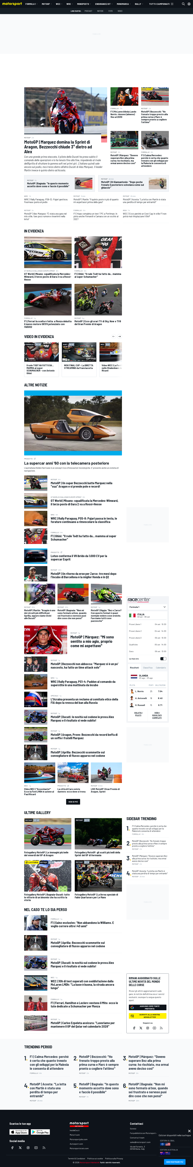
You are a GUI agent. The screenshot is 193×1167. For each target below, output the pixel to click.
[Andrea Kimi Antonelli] (132, 698)
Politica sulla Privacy (114, 1158)
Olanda (143, 675)
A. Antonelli (141, 698)
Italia (140, 614)
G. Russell (140, 705)
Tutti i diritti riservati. (110, 1162)
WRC (69, 4)
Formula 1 (30, 4)
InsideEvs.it (75, 1130)
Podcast (88, 11)
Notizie (100, 11)
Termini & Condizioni (76, 1158)
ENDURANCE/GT (103, 4)
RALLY (138, 4)
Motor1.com (75, 1135)
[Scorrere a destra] (119, 336)
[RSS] (161, 1028)
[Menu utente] (189, 4)
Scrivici (133, 1128)
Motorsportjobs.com (78, 1139)
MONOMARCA (123, 4)
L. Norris (139, 691)
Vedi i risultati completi (157, 715)
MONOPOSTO (83, 4)
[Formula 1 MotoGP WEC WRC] (148, 607)
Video (120, 11)
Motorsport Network (89, 1162)
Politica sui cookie (95, 1158)
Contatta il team (137, 1137)
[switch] (162, 658)
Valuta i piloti (138, 713)
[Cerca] (183, 4)
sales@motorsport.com (140, 1142)
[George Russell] (132, 705)
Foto (111, 11)
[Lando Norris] (132, 691)
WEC (58, 4)
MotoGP (46, 4)
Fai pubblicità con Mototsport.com (145, 1133)
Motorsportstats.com (79, 1148)
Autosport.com (76, 1144)
